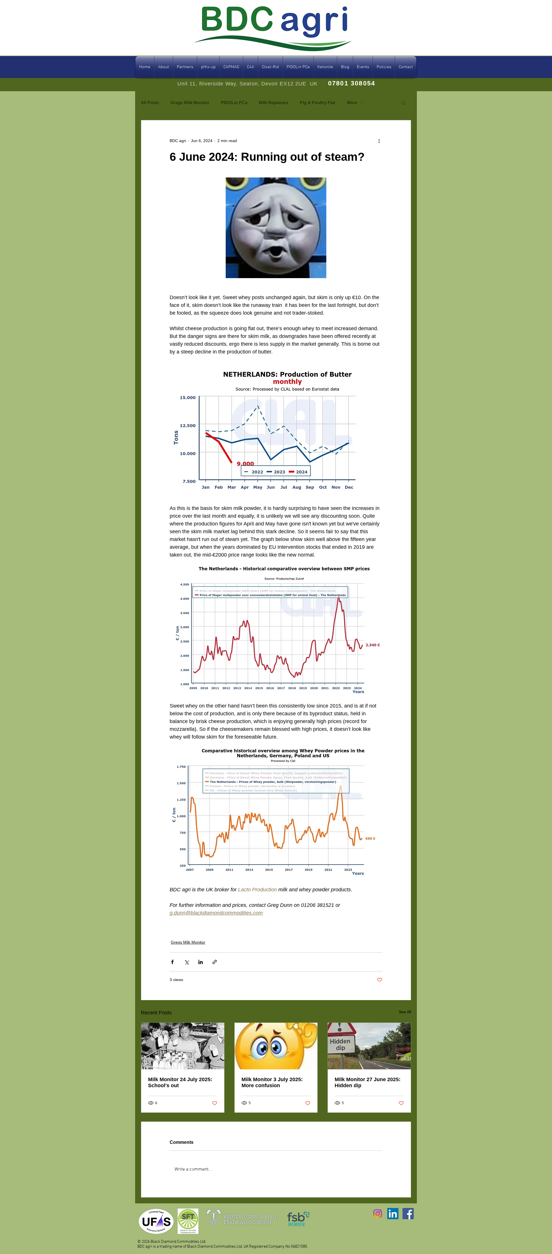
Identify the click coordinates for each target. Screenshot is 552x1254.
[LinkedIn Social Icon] (392, 1213)
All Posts (150, 102)
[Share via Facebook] (172, 962)
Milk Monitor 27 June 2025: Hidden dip (367, 1082)
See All (405, 1012)
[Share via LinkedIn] (200, 962)
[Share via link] (214, 962)
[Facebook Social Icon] (408, 1213)
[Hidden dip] (369, 1046)
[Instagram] (377, 1213)
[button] (404, 102)
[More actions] (378, 140)
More (352, 102)
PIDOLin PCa (234, 102)
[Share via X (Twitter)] (186, 962)
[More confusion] (276, 1046)
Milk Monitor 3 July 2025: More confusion (272, 1082)
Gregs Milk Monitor (189, 102)
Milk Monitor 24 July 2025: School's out (180, 1082)
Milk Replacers (273, 102)
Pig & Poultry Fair (318, 102)
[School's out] (182, 1046)
